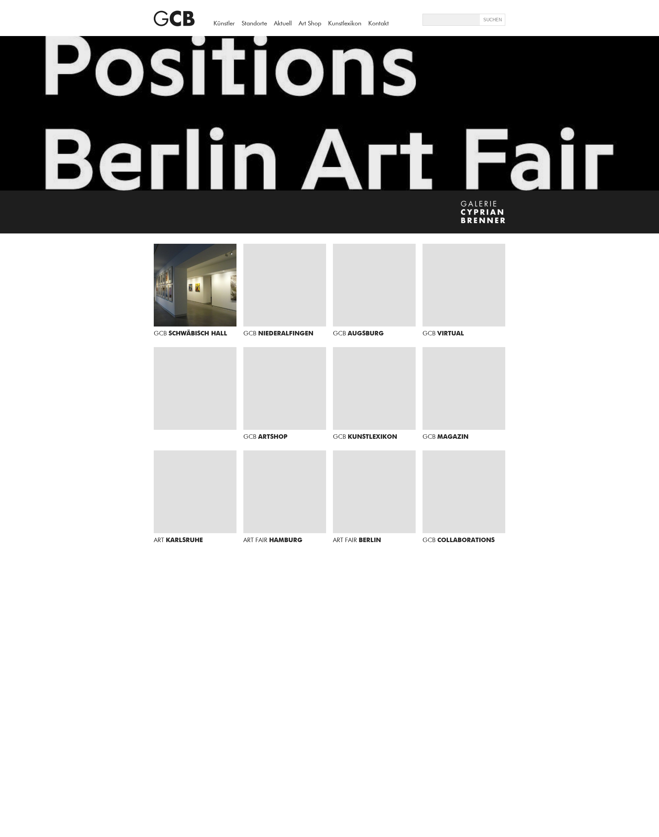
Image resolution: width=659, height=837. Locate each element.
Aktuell (283, 23)
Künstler (224, 23)
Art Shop (310, 23)
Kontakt (378, 23)
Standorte (254, 23)
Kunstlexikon (344, 23)
